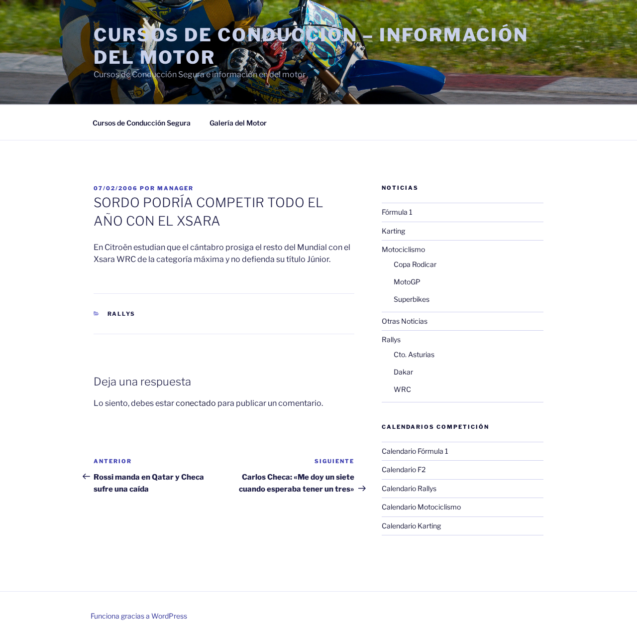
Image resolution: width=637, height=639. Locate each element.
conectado (196, 403)
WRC (402, 389)
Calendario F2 (403, 469)
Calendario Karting (411, 525)
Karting (393, 231)
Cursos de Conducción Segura (142, 123)
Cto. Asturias (414, 354)
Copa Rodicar (415, 264)
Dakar (403, 372)
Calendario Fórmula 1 (415, 451)
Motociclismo (403, 249)
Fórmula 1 (397, 212)
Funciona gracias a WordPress (139, 616)
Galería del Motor (238, 123)
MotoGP (407, 281)
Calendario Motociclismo (421, 507)
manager (175, 188)
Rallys (121, 313)
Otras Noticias (404, 321)
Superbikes (411, 299)
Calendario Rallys (409, 488)
